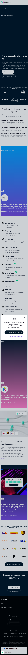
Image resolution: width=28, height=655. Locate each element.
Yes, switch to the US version (13, 332)
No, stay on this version (14, 336)
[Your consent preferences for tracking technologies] (2, 652)
